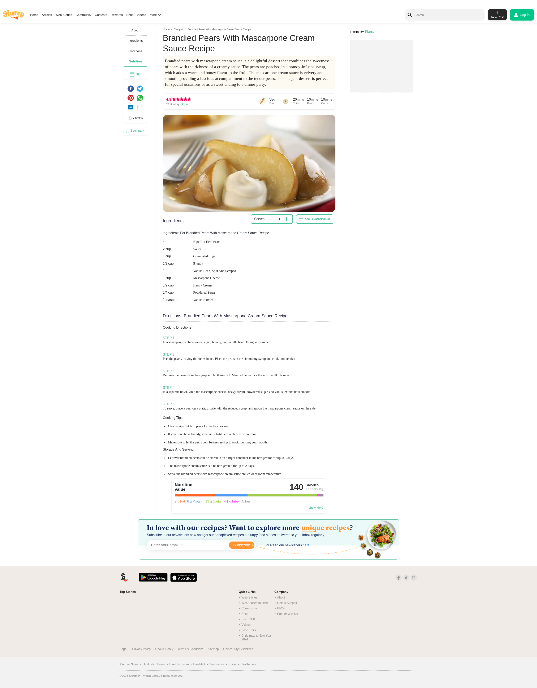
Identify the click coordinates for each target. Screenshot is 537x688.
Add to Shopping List (317, 219)
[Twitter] (406, 577)
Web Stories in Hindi (254, 603)
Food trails (248, 630)
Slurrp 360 (248, 619)
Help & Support (287, 603)
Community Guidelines (238, 649)
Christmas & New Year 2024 (256, 637)
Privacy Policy (141, 649)
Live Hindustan (179, 664)
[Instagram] (414, 577)
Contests (101, 15)
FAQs (281, 608)
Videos (141, 15)
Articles (47, 15)
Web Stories (63, 15)
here (305, 545)
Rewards (117, 15)
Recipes (178, 29)
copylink (138, 117)
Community (83, 15)
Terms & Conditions (190, 649)
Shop (129, 15)
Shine (232, 664)
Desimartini (216, 664)
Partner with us (287, 613)
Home (34, 15)
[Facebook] (398, 577)
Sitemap (213, 649)
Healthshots (248, 664)
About (281, 597)
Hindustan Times (154, 664)
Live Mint (199, 664)
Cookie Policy (164, 649)
